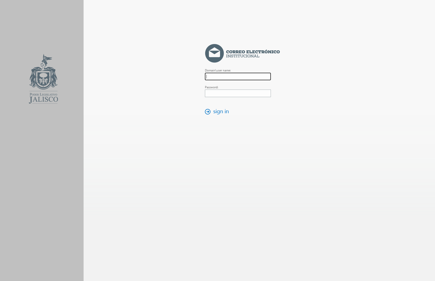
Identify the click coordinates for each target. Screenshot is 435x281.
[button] (218, 111)
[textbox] (238, 76)
